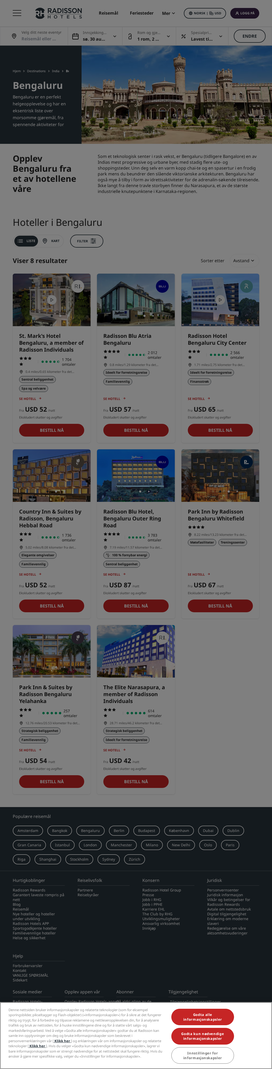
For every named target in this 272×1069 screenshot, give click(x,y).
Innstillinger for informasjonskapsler (202, 1055)
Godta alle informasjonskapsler (202, 1017)
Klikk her (62, 1040)
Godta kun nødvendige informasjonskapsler (202, 1036)
